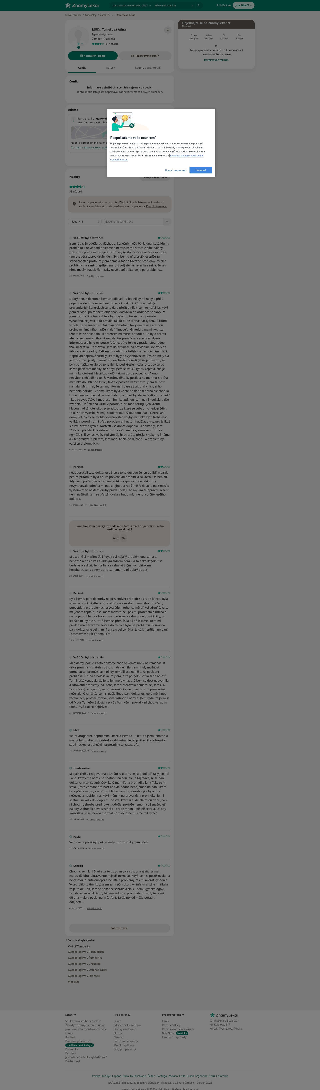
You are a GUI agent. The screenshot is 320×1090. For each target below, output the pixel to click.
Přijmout (201, 169)
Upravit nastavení (175, 170)
